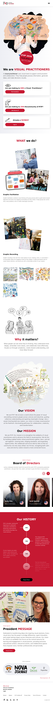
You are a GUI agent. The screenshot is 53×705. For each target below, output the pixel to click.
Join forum (14, 110)
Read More (9, 650)
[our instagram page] (14, 700)
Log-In (15, 124)
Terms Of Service (37, 695)
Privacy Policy (27, 695)
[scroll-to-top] (17, 700)
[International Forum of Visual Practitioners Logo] (8, 3)
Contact (44, 695)
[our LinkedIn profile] (7, 700)
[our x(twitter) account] (11, 700)
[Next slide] (48, 473)
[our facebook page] (4, 700)
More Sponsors (44, 678)
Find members (15, 91)
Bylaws (10, 695)
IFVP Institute (18, 695)
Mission (4, 695)
